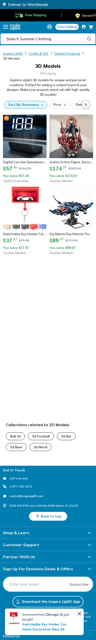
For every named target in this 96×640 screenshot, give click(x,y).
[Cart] (91, 26)
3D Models (11, 58)
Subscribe (79, 584)
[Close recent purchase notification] (79, 613)
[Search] (89, 38)
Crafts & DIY (38, 53)
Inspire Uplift (13, 53)
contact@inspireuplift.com (26, 496)
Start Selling (67, 27)
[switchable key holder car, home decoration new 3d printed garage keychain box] (13, 618)
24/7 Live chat (18, 478)
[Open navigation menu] (5, 27)
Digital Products (67, 53)
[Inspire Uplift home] (15, 26)
